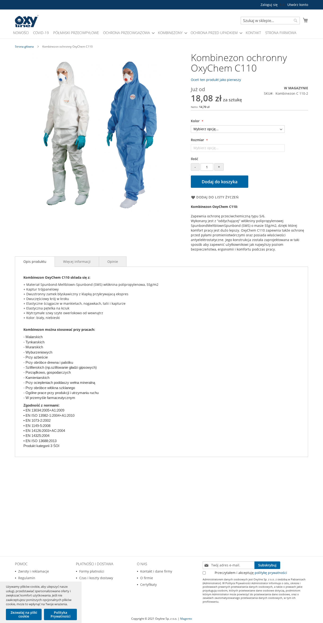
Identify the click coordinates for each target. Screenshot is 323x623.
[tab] (35, 261)
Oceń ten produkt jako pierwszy (216, 79)
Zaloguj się (269, 4)
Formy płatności (91, 571)
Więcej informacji (77, 261)
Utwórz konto (297, 4)
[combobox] (270, 20)
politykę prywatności (271, 572)
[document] (41, 602)
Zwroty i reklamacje (33, 571)
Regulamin (26, 578)
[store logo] (27, 21)
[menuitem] (21, 32)
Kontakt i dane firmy (156, 571)
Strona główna (24, 47)
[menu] (161, 32)
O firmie (146, 578)
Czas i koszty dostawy (96, 578)
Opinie (112, 261)
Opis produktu (34, 261)
